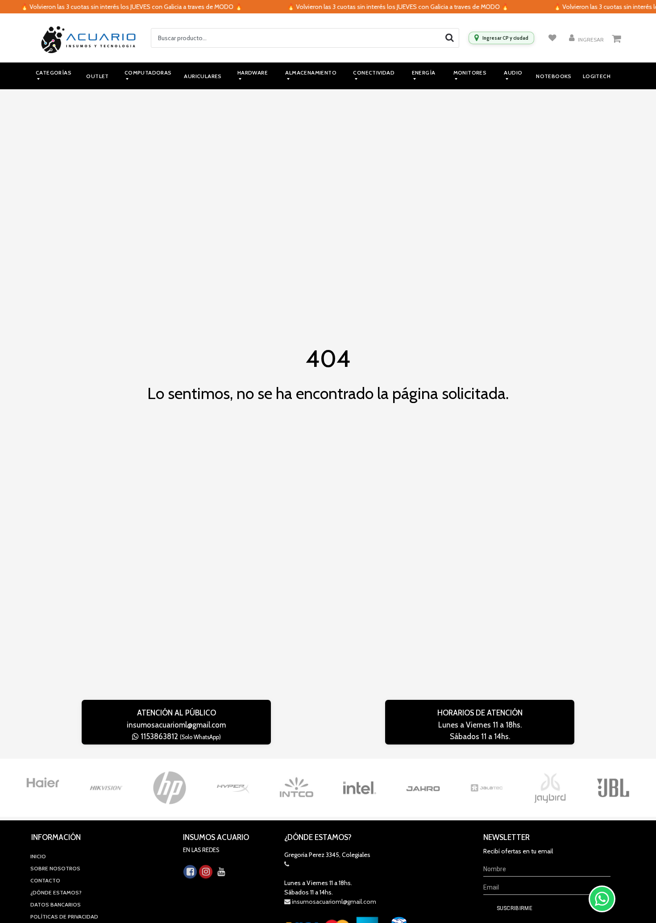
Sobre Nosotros (55, 868)
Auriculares (202, 76)
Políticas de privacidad (64, 916)
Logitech (596, 76)
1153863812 (180, 736)
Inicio (38, 856)
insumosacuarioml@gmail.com (176, 724)
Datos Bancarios (55, 904)
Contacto (45, 880)
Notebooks (554, 76)
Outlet (97, 76)
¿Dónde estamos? (56, 892)
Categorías (53, 72)
